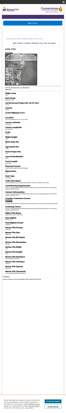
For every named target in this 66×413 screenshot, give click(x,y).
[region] (33, 404)
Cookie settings (34, 406)
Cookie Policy (29, 408)
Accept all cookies (53, 401)
